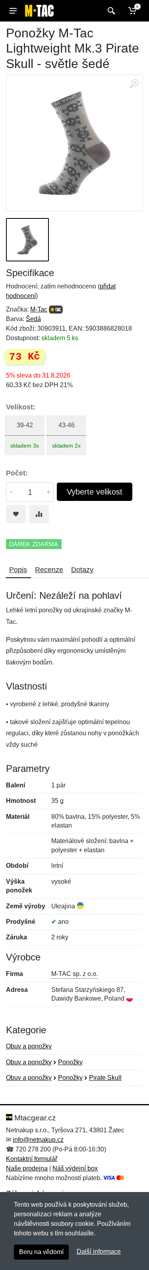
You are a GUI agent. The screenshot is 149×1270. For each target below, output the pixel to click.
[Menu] (13, 11)
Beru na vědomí (41, 1252)
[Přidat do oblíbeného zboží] (16, 514)
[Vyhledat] (110, 10)
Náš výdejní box (75, 1168)
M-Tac (38, 309)
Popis (18, 570)
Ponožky (70, 1062)
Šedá (33, 319)
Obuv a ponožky (29, 1046)
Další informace (99, 1251)
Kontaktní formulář (31, 1158)
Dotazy (82, 570)
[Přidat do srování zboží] (39, 514)
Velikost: (20, 407)
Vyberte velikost (94, 491)
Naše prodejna (27, 1168)
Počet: (17, 473)
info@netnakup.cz (38, 1139)
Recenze (49, 570)
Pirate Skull (105, 1077)
